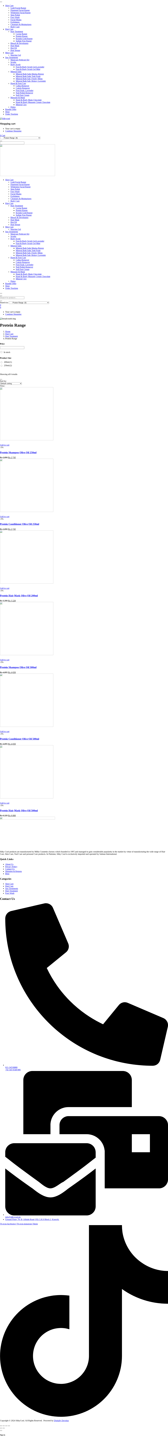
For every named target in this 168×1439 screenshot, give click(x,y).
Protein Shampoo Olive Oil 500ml (18, 667)
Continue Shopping (13, 131)
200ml (8, 362)
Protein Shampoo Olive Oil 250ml (18, 452)
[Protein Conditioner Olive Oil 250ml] (26, 511)
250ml (8, 365)
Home (7, 331)
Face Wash (9, 893)
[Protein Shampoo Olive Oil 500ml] (26, 654)
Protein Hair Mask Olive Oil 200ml (19, 595)
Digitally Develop (61, 1420)
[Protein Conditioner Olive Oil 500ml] (26, 726)
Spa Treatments (11, 888)
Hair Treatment (11, 336)
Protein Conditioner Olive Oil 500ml (19, 738)
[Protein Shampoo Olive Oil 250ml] (26, 440)
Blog (7, 874)
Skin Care (9, 884)
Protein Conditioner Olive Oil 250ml (19, 524)
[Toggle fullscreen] (4, 1425)
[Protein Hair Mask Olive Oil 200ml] (26, 583)
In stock (7, 352)
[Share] (6, 1425)
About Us (9, 864)
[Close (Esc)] (9, 1425)
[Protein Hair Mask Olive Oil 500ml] (26, 798)
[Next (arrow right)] (4, 1428)
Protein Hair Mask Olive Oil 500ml (19, 810)
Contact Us (10, 869)
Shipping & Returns (13, 871)
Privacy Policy (11, 866)
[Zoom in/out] (1, 1425)
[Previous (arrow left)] (1, 1428)
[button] (4, 445)
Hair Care (9, 334)
